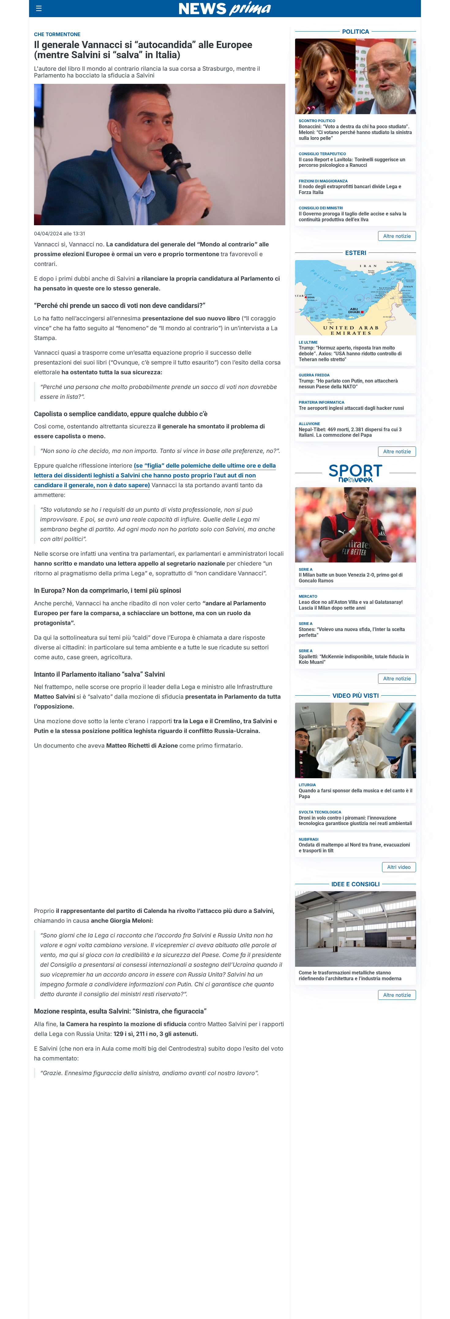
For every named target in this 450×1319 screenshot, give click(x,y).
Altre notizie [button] (397, 236)
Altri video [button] (399, 867)
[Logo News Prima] (225, 8)
